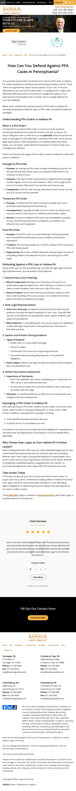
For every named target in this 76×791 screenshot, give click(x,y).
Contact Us (58, 2)
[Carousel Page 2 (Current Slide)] (35, 569)
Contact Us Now (11, 31)
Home (3, 2)
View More (38, 577)
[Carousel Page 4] (45, 569)
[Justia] (14, 707)
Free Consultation (64, 6)
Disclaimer (19, 645)
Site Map (41, 645)
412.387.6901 (66, 9)
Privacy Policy (30, 645)
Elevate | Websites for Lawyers (19, 784)
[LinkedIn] (9, 707)
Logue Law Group (25, 779)
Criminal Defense (28, 2)
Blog (63, 645)
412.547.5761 (66, 12)
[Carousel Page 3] (40, 569)
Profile (17, 2)
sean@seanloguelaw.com (14, 672)
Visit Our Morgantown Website (15, 746)
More (71, 2)
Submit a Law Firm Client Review (38, 586)
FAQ (11, 645)
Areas (11, 55)
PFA (50, 2)
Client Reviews (53, 645)
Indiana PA (18, 55)
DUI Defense (42, 2)
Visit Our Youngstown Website (44, 746)
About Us (10, 2)
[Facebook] (4, 707)
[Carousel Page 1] (30, 569)
